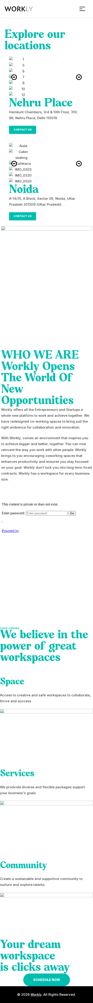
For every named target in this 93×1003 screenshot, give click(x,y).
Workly (36, 994)
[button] (14, 77)
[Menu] (83, 9)
